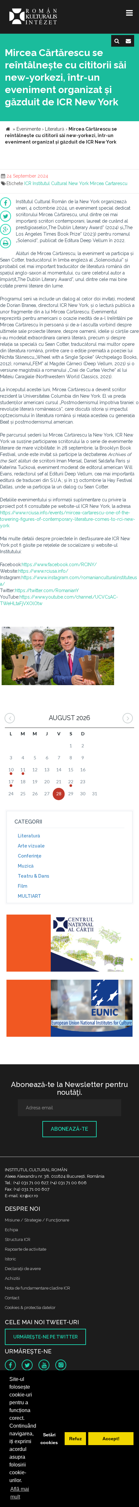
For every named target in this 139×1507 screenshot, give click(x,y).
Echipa (11, 1229)
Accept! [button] (111, 1438)
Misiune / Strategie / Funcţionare (37, 1220)
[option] (58, 657)
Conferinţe (29, 856)
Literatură (29, 835)
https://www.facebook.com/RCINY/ (59, 564)
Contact (12, 1297)
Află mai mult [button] (19, 1493)
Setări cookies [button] (49, 1438)
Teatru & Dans (33, 876)
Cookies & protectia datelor (30, 1307)
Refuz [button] (75, 1438)
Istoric (10, 1258)
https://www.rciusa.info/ (43, 571)
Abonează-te (69, 1129)
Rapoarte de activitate (25, 1249)
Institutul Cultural (50, 183)
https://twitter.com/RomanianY (47, 590)
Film (22, 886)
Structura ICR (17, 1239)
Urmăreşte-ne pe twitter (45, 1336)
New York (79, 183)
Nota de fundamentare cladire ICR (37, 1288)
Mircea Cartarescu (108, 183)
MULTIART (29, 896)
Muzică (26, 866)
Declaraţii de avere (23, 1268)
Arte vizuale (31, 845)
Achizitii (12, 1278)
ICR (27, 183)
